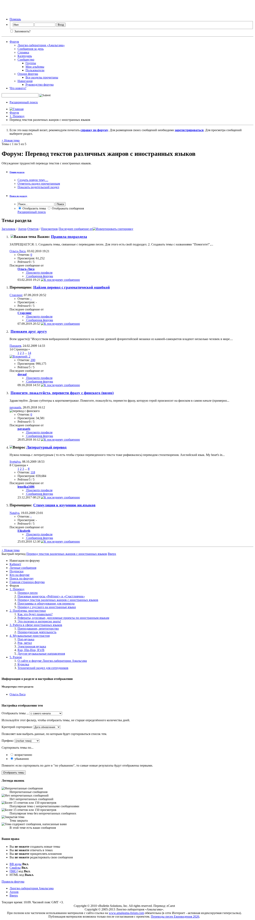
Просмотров (49, 229)
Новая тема (11, 140)
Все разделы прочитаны (42, 77)
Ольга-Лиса (18, 251)
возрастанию (23, 754)
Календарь (25, 56)
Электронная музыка (32, 646)
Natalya (14, 513)
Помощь (15, 19)
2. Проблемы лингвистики (28, 610)
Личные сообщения (23, 567)
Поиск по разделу (18, 196)
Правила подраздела (69, 237)
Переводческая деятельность (37, 632)
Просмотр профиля (39, 272)
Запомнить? (22, 31)
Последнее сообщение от (76, 229)
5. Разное (16, 657)
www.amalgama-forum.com (126, 913)
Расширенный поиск (24, 102)
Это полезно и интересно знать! (39, 621)
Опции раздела (17, 172)
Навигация (25, 81)
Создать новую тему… (33, 180)
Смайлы (15, 867)
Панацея (15, 345)
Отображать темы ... (15, 713)
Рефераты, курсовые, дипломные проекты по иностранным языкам (63, 617)
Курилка (23, 664)
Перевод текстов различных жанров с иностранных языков (58, 600)
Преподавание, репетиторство (38, 628)
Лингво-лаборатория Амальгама (32, 888)
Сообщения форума (39, 276)
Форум (14, 41)
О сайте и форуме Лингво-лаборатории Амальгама (52, 660)
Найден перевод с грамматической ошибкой (71, 287)
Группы (31, 63)
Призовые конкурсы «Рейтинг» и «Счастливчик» (51, 596)
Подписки (17, 571)
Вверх (112, 553)
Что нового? (18, 88)
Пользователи (35, 70)
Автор (22, 229)
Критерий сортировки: (17, 727)
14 (29, 353)
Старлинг (16, 295)
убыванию (21, 758)
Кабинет (15, 564)
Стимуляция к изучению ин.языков (64, 505)
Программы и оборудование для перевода (46, 603)
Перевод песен (28, 592)
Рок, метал (25, 643)
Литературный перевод (46, 447)
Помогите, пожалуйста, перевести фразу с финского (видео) (62, 393)
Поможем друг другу (29, 331)
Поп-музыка (26, 639)
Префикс (8, 740)
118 (32, 472)
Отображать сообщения (67, 208)
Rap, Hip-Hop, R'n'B (31, 650)
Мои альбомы (35, 66)
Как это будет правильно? (35, 614)
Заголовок (9, 229)
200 (32, 360)
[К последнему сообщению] (60, 279)
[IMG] (14, 871)
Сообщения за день (31, 48)
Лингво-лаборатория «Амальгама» (41, 45)
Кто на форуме (19, 575)
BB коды (16, 864)
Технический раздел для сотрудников (43, 668)
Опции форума (28, 74)
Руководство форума (40, 84)
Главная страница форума (27, 582)
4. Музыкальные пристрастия (30, 635)
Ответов (33, 229)
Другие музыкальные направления (41, 653)
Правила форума (13, 881)
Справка (23, 52)
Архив (14, 892)
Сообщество (26, 59)
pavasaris (15, 407)
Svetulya (15, 461)
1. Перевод (17, 116)
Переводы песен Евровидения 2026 (175, 916)
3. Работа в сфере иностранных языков (36, 625)
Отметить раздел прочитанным (39, 183)
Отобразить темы (34, 208)
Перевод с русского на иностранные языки (47, 607)
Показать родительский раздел (38, 187)
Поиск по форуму (22, 578)
